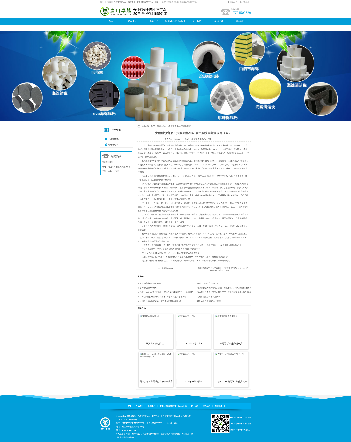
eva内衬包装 (113, 139)
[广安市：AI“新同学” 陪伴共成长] (230, 354)
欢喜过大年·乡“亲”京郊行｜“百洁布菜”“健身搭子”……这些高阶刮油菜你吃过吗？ (174, 292)
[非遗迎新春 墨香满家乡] (226, 316)
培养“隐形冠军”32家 (148, 288)
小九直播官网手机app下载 (201, 139)
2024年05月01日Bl (193, 381)
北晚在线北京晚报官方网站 (208, 297)
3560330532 (157, 423)
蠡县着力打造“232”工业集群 (209, 301)
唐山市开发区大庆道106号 (119, 167)
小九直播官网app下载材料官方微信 (238, 417)
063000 (176, 423)
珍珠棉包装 (113, 145)
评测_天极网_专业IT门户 (207, 283)
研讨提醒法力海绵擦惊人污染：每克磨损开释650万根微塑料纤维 (224, 288)
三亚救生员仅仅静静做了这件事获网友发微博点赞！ (162, 301)
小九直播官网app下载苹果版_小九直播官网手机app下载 (135, 2)
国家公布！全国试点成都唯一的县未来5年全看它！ (156, 382)
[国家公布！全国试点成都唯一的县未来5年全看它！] (156, 357)
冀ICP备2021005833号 (128, 420)
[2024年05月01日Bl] (186, 354)
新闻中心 (154, 21)
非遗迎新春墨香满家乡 (231, 343)
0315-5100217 (113, 171)
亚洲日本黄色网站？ (156, 343)
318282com (168, 268)
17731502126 (107, 162)
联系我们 (233, 2)
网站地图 (246, 2)
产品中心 (132, 21)
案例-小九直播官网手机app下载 (175, 24)
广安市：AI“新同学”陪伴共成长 (231, 381)
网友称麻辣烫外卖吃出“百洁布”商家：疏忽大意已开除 (163, 297)
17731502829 (138, 423)
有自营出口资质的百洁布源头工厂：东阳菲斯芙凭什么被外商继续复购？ (227, 292)
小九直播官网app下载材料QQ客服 (238, 430)
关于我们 (197, 21)
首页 (111, 21)
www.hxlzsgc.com (129, 430)
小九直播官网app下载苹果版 (179, 126)
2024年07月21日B (193, 343)
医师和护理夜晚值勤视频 (150, 283)
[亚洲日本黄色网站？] (150, 316)
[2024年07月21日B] (186, 316)
